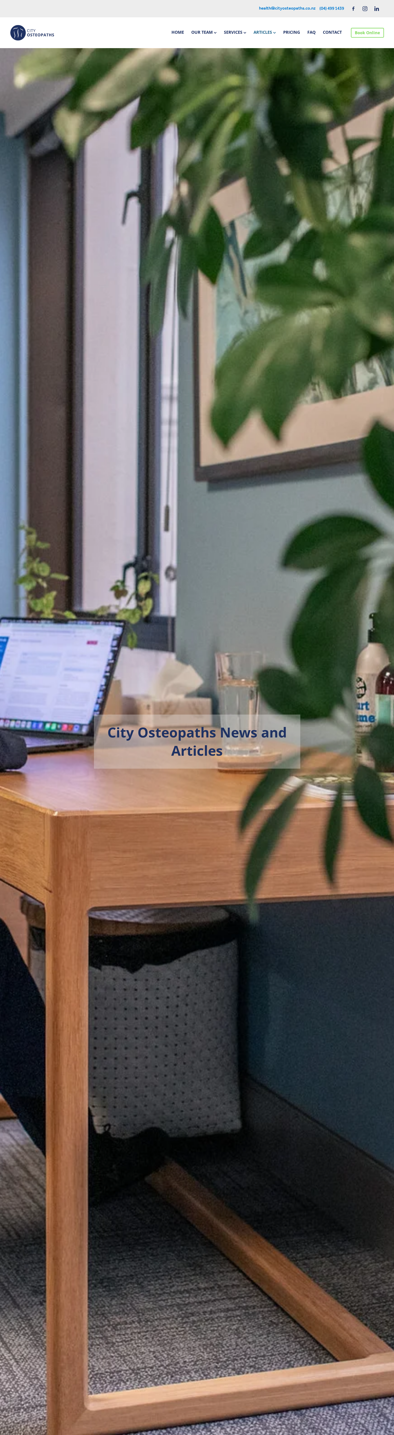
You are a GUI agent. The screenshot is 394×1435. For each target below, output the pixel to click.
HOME (177, 32)
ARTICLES (263, 32)
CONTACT (332, 32)
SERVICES (234, 32)
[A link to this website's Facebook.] (353, 8)
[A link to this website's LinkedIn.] (376, 8)
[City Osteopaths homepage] (47, 33)
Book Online (367, 33)
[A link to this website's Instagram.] (365, 8)
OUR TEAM (202, 32)
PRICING (291, 32)
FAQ (311, 32)
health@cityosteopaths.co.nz (287, 9)
